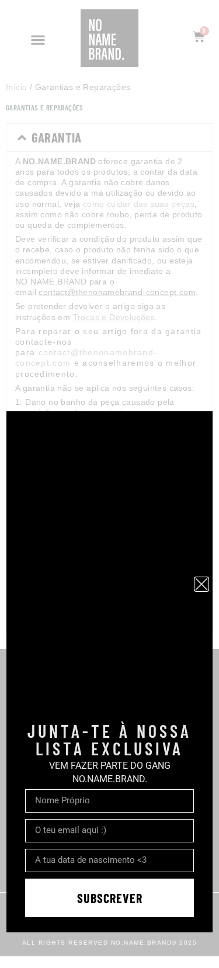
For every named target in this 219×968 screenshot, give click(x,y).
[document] (109, 484)
